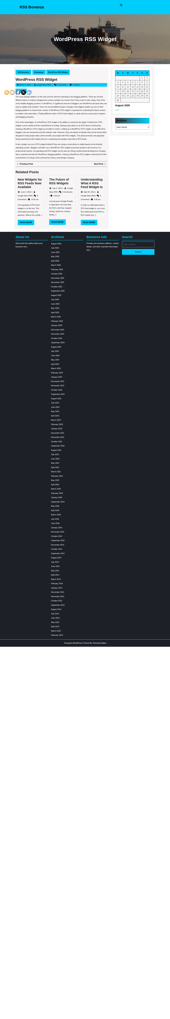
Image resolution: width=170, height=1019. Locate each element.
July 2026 (55, 248)
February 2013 (57, 635)
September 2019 (57, 502)
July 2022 (55, 454)
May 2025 (55, 308)
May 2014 (55, 571)
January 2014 (56, 588)
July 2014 (55, 562)
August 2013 (56, 609)
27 (133, 96)
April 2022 (55, 467)
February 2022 (57, 476)
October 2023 (56, 390)
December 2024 (57, 330)
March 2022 (56, 472)
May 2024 (55, 360)
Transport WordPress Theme (76, 643)
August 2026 (56, 244)
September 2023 (57, 394)
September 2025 (57, 291)
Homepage (39, 72)
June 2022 (55, 459)
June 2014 (55, 566)
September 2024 (57, 342)
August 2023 (56, 398)
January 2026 (56, 274)
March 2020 (56, 489)
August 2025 (56, 295)
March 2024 (56, 368)
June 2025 (55, 304)
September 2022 (57, 446)
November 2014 (57, 545)
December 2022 (57, 433)
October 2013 (56, 601)
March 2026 (56, 265)
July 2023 (55, 403)
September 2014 (57, 553)
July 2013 (55, 614)
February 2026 (57, 269)
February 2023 (57, 424)
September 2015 (57, 540)
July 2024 (55, 351)
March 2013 (56, 631)
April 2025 (55, 312)
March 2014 (56, 579)
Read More (58, 223)
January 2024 (56, 377)
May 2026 (55, 256)
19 (128, 91)
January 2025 (56, 325)
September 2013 (57, 605)
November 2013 (57, 596)
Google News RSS (43, 85)
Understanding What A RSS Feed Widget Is (92, 183)
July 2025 (55, 299)
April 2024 (55, 364)
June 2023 (55, 407)
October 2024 (56, 338)
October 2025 (56, 287)
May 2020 (55, 480)
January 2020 (56, 497)
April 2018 (55, 510)
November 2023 (57, 385)
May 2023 (55, 411)
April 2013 (55, 626)
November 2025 (57, 282)
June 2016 (55, 523)
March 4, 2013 (25, 85)
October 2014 (56, 549)
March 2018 (56, 515)
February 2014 (57, 583)
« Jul (117, 109)
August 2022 (56, 450)
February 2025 (57, 321)
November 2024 (57, 334)
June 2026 (55, 252)
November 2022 (57, 437)
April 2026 (55, 261)
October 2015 (56, 536)
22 (142, 91)
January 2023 (56, 429)
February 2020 (57, 493)
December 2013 (57, 592)
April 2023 (55, 416)
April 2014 (55, 575)
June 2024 (55, 355)
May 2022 (55, 463)
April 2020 (55, 484)
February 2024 (57, 373)
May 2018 (55, 506)
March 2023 (56, 420)
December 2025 (57, 278)
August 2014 (56, 558)
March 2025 (56, 317)
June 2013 (55, 618)
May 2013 (55, 622)
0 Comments (67, 192)
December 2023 (57, 381)
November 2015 (57, 532)
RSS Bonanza (32, 7)
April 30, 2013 (89, 192)
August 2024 (56, 347)
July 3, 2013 (57, 188)
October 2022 (56, 441)
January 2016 (56, 528)
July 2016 (55, 519)
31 (118, 100)
